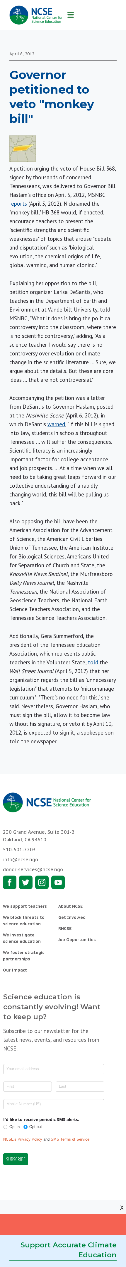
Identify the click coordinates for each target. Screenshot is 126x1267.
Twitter (26, 882)
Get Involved (72, 917)
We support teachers (25, 906)
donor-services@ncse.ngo (33, 869)
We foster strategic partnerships (23, 956)
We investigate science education (22, 938)
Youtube (58, 882)
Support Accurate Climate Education (69, 1250)
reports (18, 203)
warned (56, 424)
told (93, 662)
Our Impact (15, 970)
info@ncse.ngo (20, 859)
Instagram (42, 882)
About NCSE (70, 906)
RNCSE (64, 928)
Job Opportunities (77, 939)
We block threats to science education (24, 920)
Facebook (9, 882)
